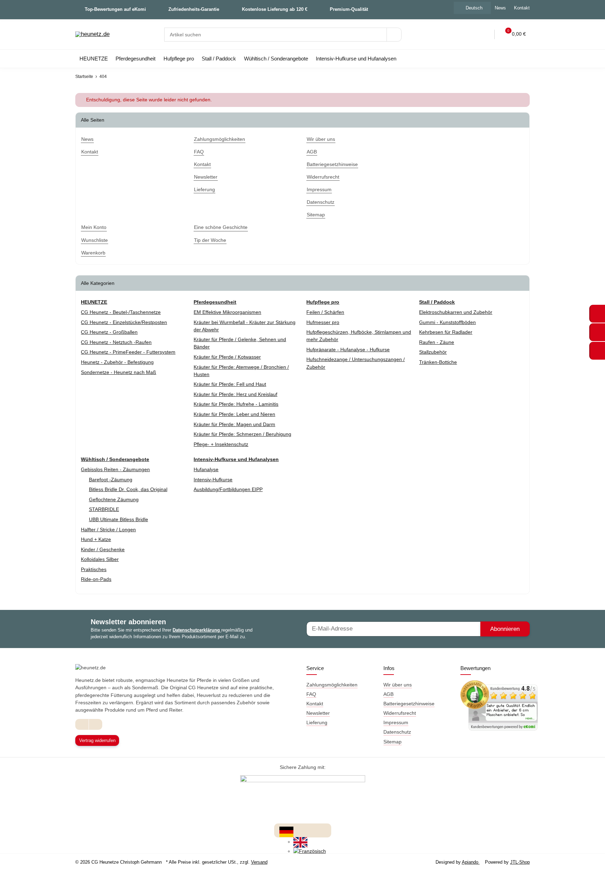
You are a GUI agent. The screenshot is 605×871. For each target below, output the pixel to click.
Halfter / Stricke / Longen (108, 529)
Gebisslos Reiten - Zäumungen (115, 469)
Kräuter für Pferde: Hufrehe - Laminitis (236, 404)
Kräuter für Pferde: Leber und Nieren (234, 414)
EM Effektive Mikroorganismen (227, 312)
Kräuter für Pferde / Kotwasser (227, 357)
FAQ (311, 694)
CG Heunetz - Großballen (109, 332)
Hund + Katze (96, 539)
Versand (259, 862)
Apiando (471, 862)
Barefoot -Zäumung (110, 479)
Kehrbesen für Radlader (445, 332)
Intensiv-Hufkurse (213, 479)
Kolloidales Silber (100, 559)
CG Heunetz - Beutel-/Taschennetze (121, 312)
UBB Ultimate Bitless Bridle (118, 519)
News (500, 7)
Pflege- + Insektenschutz (221, 444)
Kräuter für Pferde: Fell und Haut (230, 384)
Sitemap (392, 741)
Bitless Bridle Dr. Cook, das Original (128, 489)
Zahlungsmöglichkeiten (331, 685)
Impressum (395, 722)
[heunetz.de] (92, 34)
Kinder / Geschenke (103, 549)
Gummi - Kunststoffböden (447, 322)
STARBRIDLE (104, 509)
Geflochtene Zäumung (114, 499)
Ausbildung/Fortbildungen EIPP (228, 489)
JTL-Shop (520, 862)
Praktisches (93, 569)
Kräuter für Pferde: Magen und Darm (234, 424)
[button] (470, 34)
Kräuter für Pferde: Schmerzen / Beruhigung (242, 434)
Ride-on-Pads (96, 579)
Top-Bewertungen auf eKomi (115, 9)
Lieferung (316, 722)
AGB (388, 694)
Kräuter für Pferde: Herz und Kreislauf (235, 394)
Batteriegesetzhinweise (408, 703)
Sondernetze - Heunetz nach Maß (118, 372)
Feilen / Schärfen (325, 312)
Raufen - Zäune (436, 342)
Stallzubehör (433, 352)
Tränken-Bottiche (438, 362)
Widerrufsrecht (399, 713)
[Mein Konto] (484, 34)
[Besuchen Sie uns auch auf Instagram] (95, 724)
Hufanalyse (206, 469)
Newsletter (318, 713)
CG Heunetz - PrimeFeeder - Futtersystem (128, 352)
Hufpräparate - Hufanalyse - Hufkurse (348, 349)
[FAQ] (455, 34)
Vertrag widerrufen (97, 740)
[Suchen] (394, 35)
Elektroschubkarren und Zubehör (455, 312)
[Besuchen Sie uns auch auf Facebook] (82, 724)
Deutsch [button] (474, 7)
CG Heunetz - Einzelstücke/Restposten (124, 322)
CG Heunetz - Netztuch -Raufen (116, 342)
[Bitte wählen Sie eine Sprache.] (286, 831)
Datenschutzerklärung (197, 630)
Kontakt (522, 7)
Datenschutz (397, 732)
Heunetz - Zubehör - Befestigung (117, 362)
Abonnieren (505, 629)
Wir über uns (397, 685)
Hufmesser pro (322, 322)
